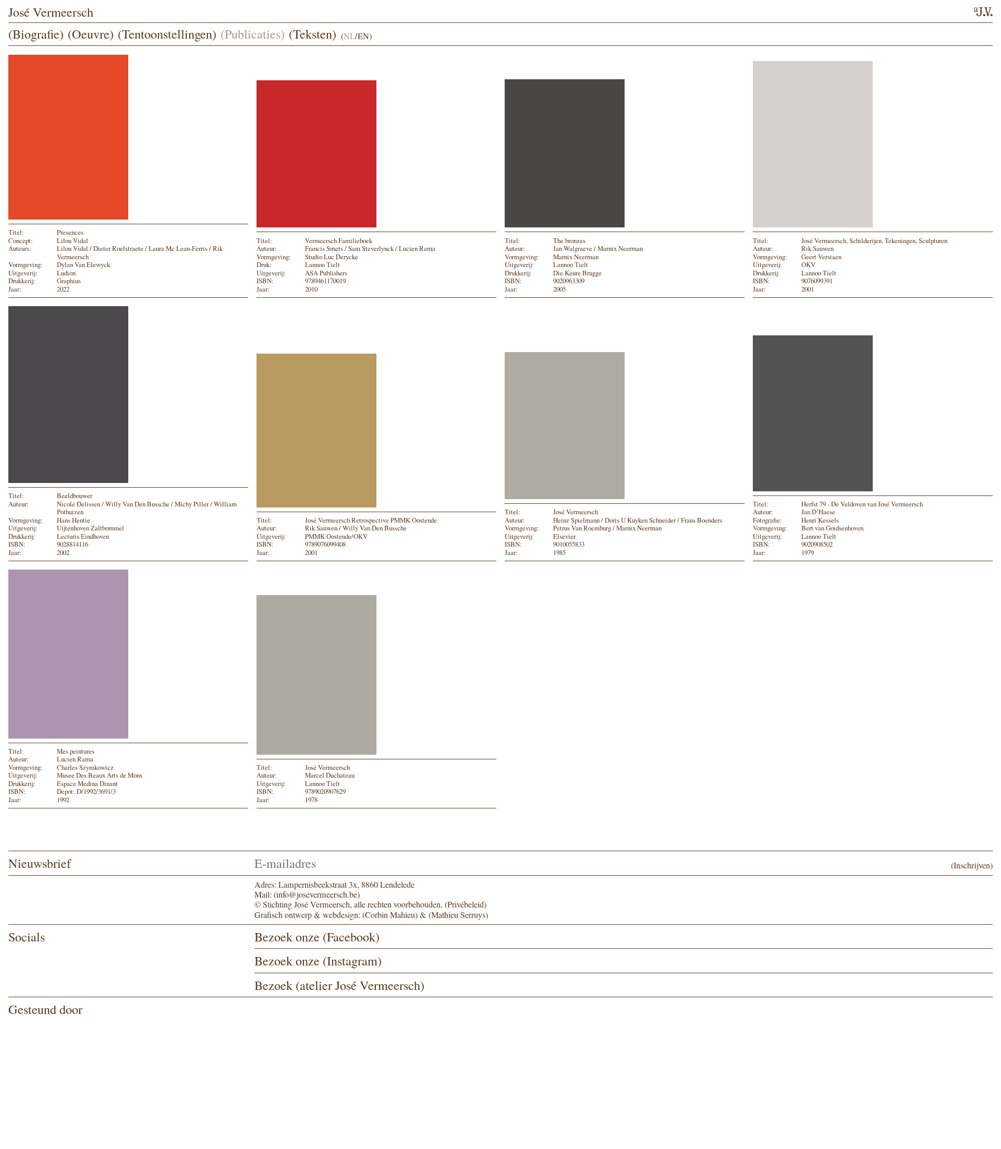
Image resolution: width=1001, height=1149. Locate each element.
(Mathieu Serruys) (458, 915)
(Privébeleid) (465, 904)
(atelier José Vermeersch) (360, 985)
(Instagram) (352, 960)
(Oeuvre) (91, 33)
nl (349, 36)
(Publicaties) (253, 33)
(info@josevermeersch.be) (317, 894)
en (363, 36)
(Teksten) (312, 33)
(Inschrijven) (972, 866)
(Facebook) (351, 936)
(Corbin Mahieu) (390, 915)
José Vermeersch (50, 11)
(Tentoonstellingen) (167, 33)
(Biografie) (36, 33)
